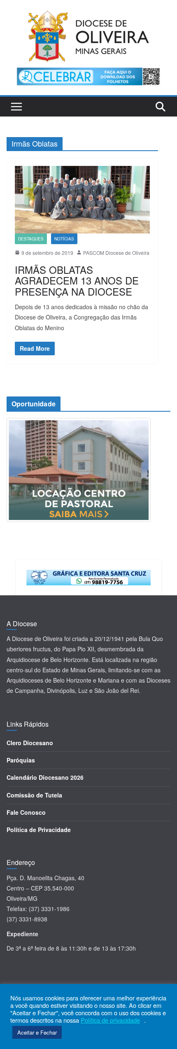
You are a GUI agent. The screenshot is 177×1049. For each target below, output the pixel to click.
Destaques (31, 239)
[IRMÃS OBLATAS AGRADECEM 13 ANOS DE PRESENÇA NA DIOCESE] (82, 199)
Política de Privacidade (39, 829)
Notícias (64, 239)
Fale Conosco (26, 812)
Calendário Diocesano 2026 (45, 777)
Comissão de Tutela (34, 795)
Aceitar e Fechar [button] (37, 1032)
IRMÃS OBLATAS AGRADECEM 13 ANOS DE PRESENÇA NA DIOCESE (77, 280)
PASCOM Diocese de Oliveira (116, 252)
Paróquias (21, 760)
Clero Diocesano (30, 743)
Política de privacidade (110, 1020)
